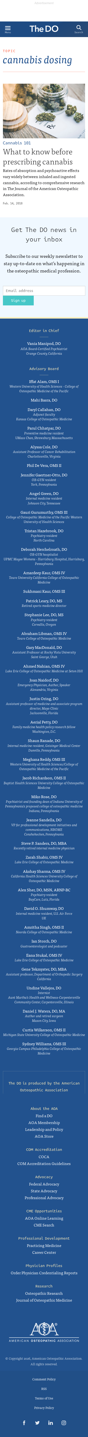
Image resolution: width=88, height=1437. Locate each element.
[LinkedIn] (50, 1423)
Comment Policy (44, 1379)
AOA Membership (44, 1122)
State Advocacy (44, 1190)
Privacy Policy (44, 1407)
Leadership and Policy (44, 1129)
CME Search (44, 1225)
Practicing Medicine (44, 1245)
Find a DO (44, 1115)
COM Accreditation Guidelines (44, 1163)
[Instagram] (63, 1423)
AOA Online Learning (44, 1218)
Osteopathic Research (44, 1293)
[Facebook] (24, 1423)
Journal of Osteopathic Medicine (44, 1300)
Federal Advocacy (44, 1184)
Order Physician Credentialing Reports (44, 1272)
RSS (44, 1388)
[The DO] (44, 30)
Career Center (44, 1252)
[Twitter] (37, 1423)
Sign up (18, 300)
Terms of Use (44, 1398)
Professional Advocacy (44, 1197)
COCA (44, 1156)
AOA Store (44, 1136)
